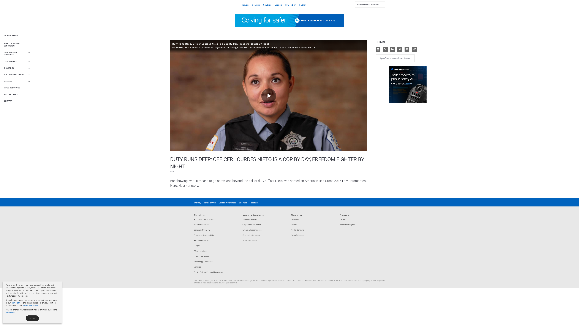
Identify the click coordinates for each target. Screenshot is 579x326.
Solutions (267, 5)
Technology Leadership (203, 262)
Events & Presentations (251, 230)
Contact (352, 3)
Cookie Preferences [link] (227, 203)
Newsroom (295, 219)
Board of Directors (201, 225)
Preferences (10, 313)
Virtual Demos (11, 94)
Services (256, 5)
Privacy (197, 203)
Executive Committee (202, 241)
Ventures (197, 267)
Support (278, 5)
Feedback (254, 203)
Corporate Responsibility (204, 235)
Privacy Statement (30, 306)
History (196, 246)
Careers (343, 219)
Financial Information (251, 235)
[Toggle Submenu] (29, 53)
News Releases (297, 235)
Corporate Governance (251, 225)
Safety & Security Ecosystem (13, 45)
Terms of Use (210, 203)
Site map (243, 203)
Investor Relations (249, 219)
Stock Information (249, 241)
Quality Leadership (201, 256)
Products (245, 5)
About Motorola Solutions (204, 219)
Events (294, 225)
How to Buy (290, 5)
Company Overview (202, 230)
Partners (303, 5)
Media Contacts (297, 230)
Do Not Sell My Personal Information (208, 272)
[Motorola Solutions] (215, 5)
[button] (414, 49)
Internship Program (347, 225)
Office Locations (200, 251)
